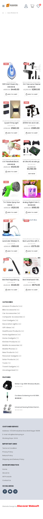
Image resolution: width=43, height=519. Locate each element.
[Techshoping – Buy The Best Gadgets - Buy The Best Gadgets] (12, 6)
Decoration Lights (7, 121)
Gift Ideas (17, 121)
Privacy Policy (7, 452)
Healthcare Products (11, 331)
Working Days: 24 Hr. (10, 438)
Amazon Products (10, 306)
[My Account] (26, 6)
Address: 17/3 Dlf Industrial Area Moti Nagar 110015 (21, 431)
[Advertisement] (21, 36)
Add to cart (12, 94)
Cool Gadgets (6, 159)
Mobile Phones (8, 349)
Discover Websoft (28, 506)
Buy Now (31, 174)
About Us (5, 473)
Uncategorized (8, 370)
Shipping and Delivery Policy (13, 459)
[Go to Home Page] (3, 13)
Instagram (15, 491)
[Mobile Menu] (4, 6)
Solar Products (8, 359)
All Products (6, 476)
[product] (7, 385)
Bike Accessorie (27, 82)
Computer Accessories (29, 159)
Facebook (5, 491)
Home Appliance (11, 82)
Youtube (10, 491)
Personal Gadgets (10, 356)
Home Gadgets (35, 200)
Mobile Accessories (10, 345)
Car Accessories (37, 82)
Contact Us (6, 480)
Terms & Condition (9, 448)
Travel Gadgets (9, 366)
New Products (36, 121)
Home (4, 469)
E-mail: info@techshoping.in (13, 434)
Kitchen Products (9, 342)
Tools (4, 363)
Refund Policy (7, 455)
